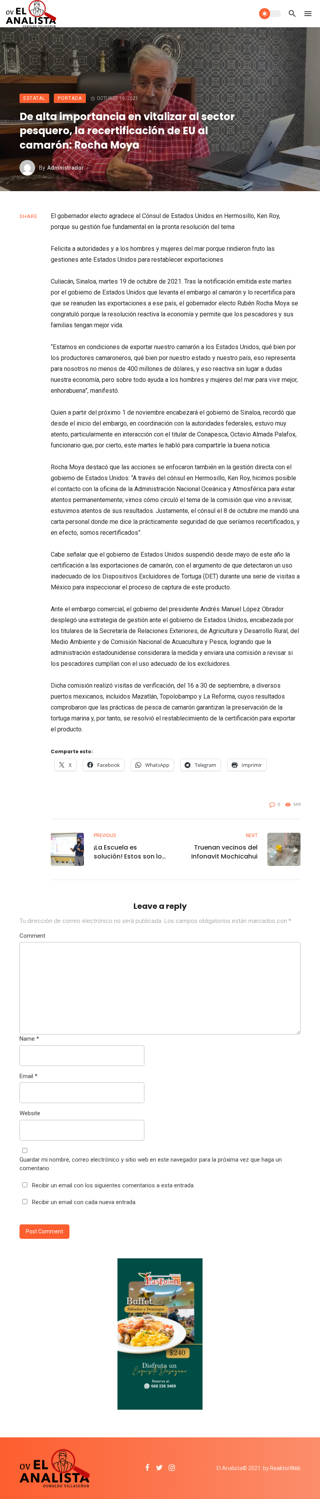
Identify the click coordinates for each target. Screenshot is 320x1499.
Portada (70, 98)
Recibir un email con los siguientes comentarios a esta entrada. (113, 1185)
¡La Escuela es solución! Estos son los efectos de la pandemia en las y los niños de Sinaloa (129, 852)
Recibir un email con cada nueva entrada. (84, 1202)
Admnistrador (65, 168)
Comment (32, 935)
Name (29, 1038)
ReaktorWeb (285, 1468)
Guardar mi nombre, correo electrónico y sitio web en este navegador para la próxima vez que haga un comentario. (151, 1164)
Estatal (34, 98)
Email (28, 1076)
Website (30, 1113)
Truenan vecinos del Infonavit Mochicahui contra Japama (224, 852)
